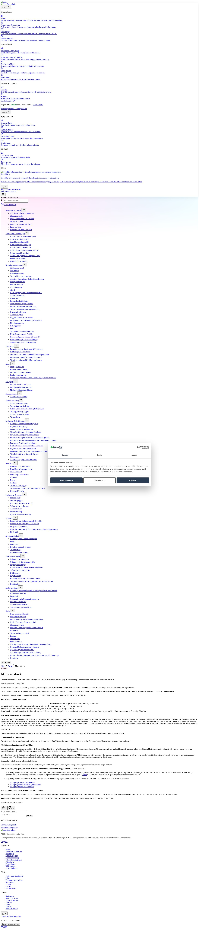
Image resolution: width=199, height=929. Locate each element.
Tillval (12, 290)
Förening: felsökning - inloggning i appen (25, 578)
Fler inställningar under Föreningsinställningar (27, 619)
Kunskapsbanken (10, 205)
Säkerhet (9, 902)
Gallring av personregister (19, 559)
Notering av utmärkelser (19, 604)
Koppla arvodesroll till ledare (20, 547)
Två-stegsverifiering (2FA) (19, 570)
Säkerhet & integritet (13, 556)
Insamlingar (14, 457)
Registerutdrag (15, 576)
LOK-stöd (9, 518)
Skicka (29, 816)
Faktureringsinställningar (19, 301)
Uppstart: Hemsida (17, 491)
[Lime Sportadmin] (8, 4)
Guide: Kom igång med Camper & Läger (25, 256)
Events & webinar (12, 900)
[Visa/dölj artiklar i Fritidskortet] (16, 346)
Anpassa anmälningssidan (19, 239)
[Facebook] (2, 927)
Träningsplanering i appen (19, 412)
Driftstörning (14, 584)
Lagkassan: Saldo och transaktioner (23, 449)
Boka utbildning (16, 641)
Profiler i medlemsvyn (18, 375)
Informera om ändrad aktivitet (21, 230)
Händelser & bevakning (18, 261)
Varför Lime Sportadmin (14, 876)
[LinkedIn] (6, 927)
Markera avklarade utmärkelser (21, 390)
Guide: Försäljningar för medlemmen (23, 460)
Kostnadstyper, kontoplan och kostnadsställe (26, 293)
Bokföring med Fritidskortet (20, 352)
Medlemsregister (12, 856)
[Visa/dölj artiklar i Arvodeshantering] (21, 535)
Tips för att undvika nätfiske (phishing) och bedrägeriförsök (31, 581)
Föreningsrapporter (17, 323)
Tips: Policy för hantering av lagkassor (24, 454)
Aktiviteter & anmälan (14, 852)
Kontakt (8, 907)
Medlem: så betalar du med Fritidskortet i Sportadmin (29, 355)
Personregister (15, 498)
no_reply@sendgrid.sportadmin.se (22, 782)
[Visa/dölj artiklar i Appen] (12, 363)
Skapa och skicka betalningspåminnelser (24, 309)
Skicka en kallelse (16, 221)
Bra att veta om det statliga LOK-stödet (24, 524)
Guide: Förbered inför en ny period (23, 622)
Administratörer (16, 509)
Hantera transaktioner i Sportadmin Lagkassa (26, 446)
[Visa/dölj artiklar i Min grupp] (15, 381)
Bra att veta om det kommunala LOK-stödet (26, 521)
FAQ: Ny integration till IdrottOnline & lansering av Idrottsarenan (34, 529)
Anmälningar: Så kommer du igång (23, 236)
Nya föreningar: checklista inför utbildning (25, 652)
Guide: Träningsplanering (19, 414)
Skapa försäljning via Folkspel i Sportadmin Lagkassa (29, 438)
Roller (12, 541)
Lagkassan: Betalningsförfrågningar (23, 443)
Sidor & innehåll (16, 472)
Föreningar (18, 109)
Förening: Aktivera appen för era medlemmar (26, 628)
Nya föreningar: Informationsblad (22, 650)
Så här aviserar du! (17, 268)
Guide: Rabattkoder (17, 295)
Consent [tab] (64, 455)
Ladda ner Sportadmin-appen (20, 372)
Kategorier (6, 663)
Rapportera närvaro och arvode (21, 224)
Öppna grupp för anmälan (19, 253)
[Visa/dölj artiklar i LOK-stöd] (15, 518)
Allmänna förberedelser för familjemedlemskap (27, 279)
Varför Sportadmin (8, 109)
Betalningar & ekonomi (14, 265)
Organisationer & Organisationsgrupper (24, 599)
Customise (98, 480)
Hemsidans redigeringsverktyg (21, 469)
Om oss (8, 886)
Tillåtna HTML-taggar (18, 486)
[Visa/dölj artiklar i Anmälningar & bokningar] (27, 233)
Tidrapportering (15, 550)
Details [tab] (99, 455)
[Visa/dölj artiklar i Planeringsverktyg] (21, 400)
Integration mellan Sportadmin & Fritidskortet (26, 349)
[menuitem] (99, 18)
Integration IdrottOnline (18, 526)
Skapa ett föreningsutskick (19, 633)
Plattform (5, 8)
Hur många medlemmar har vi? (21, 503)
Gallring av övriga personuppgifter (22, 562)
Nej (12, 808)
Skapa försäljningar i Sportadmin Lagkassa (25, 432)
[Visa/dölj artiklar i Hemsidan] (15, 463)
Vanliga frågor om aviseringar (21, 276)
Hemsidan (9, 463)
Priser (24, 109)
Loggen (13, 636)
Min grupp (9, 382)
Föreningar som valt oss (14, 880)
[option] (4, 189)
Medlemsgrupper (16, 501)
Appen (8, 364)
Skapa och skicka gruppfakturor (21, 304)
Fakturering (14, 298)
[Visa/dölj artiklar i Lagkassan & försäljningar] (27, 420)
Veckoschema (15, 417)
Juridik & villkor (12, 909)
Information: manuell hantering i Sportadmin (26, 357)
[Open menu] (3, 194)
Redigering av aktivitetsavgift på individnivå (26, 320)
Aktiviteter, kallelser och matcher (22, 213)
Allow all (132, 480)
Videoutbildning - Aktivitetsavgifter (23, 342)
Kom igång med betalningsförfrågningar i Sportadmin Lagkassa (33, 440)
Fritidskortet (10, 346)
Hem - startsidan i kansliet (19, 614)
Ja (6, 808)
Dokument (14, 630)
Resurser (4, 112)
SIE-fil (12, 329)
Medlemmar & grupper (14, 495)
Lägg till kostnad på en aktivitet (21, 318)
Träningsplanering (12, 858)
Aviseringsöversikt (17, 273)
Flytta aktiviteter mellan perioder (22, 219)
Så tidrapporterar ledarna (19, 552)
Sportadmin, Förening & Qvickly (22, 331)
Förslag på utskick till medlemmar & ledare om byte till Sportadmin (34, 655)
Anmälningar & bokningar (15, 234)
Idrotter (8, 884)
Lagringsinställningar (17, 565)
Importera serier (16, 227)
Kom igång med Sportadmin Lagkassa (24, 424)
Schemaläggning (14, 860)
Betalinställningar (16, 284)
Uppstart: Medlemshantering (20, 514)
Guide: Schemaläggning (19, 403)
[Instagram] (4, 927)
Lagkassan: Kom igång (18, 426)
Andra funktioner (12, 588)
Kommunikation (11, 394)
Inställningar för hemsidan (19, 475)
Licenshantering (16, 512)
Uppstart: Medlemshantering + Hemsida (24, 647)
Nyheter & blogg (12, 898)
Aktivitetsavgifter (16, 315)
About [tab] (134, 455)
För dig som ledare (17, 367)
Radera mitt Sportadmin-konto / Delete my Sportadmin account (33, 378)
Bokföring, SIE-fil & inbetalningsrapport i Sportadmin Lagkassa (33, 451)
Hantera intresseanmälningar (20, 245)
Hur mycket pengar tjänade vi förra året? (25, 337)
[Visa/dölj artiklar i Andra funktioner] (20, 587)
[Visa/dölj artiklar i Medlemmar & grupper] (24, 494)
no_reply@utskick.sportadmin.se (22, 787)
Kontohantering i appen (18, 369)
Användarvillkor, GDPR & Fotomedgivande (26, 567)
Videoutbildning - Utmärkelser (21, 607)
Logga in (12, 192)
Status (8, 904)
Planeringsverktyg (12, 401)
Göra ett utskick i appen (18, 397)
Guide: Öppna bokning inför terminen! (24, 250)
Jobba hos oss (11, 888)
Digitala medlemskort (18, 593)
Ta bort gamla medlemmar (19, 506)
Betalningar (10, 854)
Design (12, 480)
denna (84, 775)
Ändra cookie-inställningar (10, 924)
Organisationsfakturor (18, 312)
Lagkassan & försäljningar (15, 421)
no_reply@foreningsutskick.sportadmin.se (25, 785)
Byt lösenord (14, 573)
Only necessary (66, 480)
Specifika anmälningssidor (19, 242)
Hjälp (3, 666)
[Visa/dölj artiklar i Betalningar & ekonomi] (25, 264)
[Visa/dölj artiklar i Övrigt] (12, 610)
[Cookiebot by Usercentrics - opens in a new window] (139, 447)
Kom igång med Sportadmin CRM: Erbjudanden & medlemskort (33, 591)
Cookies (13, 483)
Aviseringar (14, 271)
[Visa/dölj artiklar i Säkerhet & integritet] (22, 556)
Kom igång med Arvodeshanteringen (23, 539)
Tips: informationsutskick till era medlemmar (26, 360)
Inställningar (14, 544)
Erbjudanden (14, 596)
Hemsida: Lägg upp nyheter (20, 466)
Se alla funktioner (7, 101)
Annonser (13, 477)
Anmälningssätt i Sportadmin (20, 247)
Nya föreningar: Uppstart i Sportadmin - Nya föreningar (30, 644)
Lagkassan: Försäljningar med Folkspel (24, 435)
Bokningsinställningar (18, 258)
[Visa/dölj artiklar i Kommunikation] (19, 393)
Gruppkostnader (16, 287)
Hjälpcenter (10, 896)
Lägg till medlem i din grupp (20, 384)
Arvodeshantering (12, 536)
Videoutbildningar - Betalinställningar (23, 340)
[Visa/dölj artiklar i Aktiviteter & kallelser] (24, 210)
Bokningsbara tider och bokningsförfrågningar (27, 409)
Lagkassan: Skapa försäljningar (21, 429)
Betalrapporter (15, 326)
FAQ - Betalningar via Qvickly (21, 334)
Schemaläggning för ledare (20, 406)
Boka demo (5, 192)
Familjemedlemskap (17, 282)
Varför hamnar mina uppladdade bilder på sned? (27, 488)
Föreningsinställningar (18, 617)
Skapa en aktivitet (16, 216)
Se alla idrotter (38, 105)
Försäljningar (10, 864)
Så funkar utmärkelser (18, 602)
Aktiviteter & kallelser (14, 210)
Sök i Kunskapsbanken (9, 198)
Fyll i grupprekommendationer (21, 387)
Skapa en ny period (17, 625)
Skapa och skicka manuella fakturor (23, 306)
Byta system (10, 882)
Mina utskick (15, 639)
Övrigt (8, 611)
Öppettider (14, 658)
